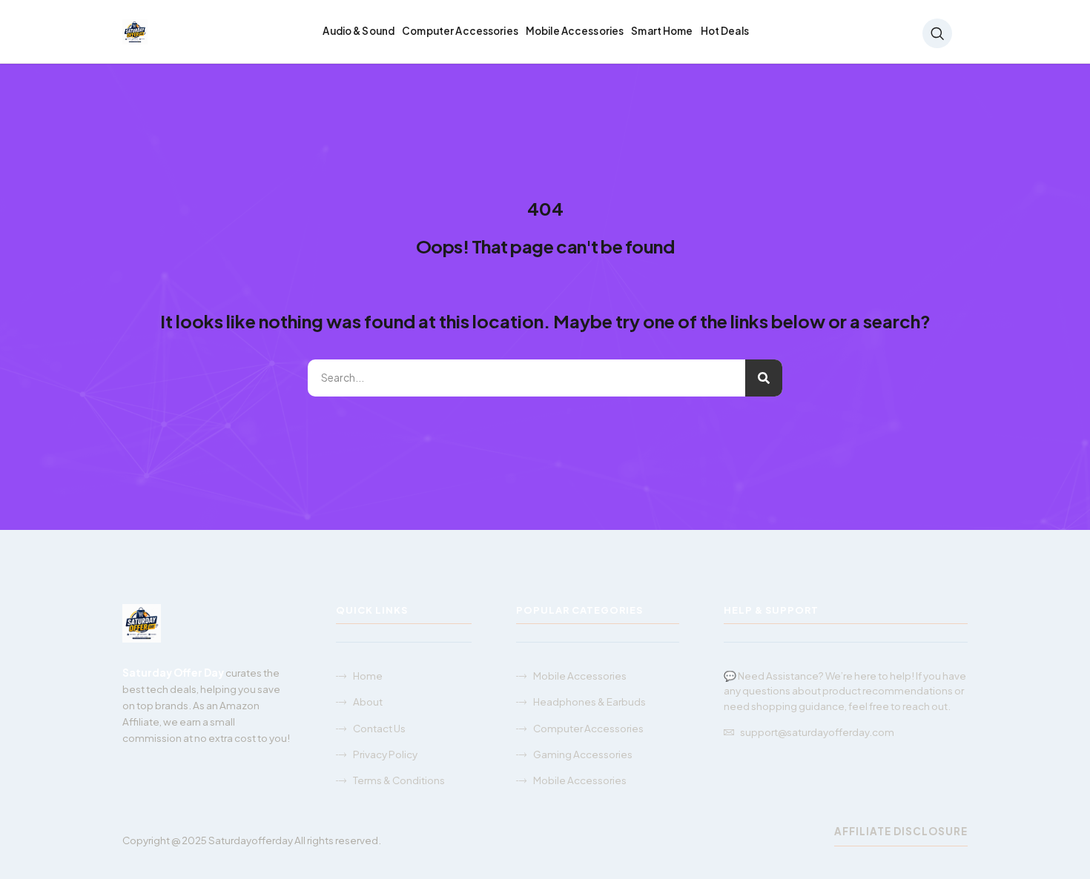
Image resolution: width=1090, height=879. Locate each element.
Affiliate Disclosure (901, 831)
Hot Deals (725, 30)
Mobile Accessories (575, 30)
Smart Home (662, 30)
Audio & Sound (358, 30)
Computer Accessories (460, 30)
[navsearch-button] (937, 33)
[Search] (763, 378)
